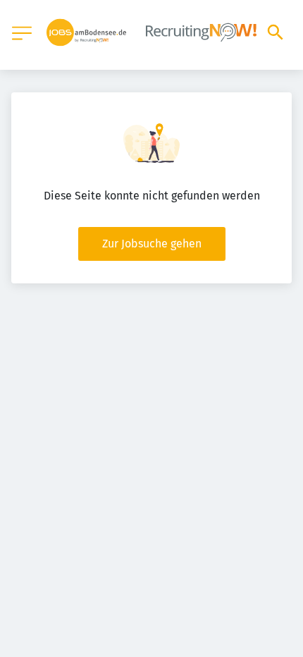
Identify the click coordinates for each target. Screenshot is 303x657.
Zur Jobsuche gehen (152, 243)
